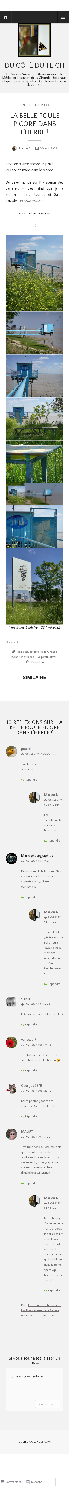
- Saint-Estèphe (29, 105)
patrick (26, 749)
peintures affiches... (24, 657)
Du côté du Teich (34, 65)
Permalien (37, 662)
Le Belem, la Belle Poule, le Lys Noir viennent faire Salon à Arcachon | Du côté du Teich (41, 1310)
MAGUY (27, 1131)
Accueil (6, 17)
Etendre (63, 17)
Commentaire (47, 1404)
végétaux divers (48, 657)
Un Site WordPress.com (34, 1442)
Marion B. (25, 148)
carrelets (22, 651)
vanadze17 (28, 1040)
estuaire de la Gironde (43, 651)
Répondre (31, 779)
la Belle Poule (30, 201)
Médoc (45, 105)
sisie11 (25, 999)
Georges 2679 (31, 1086)
